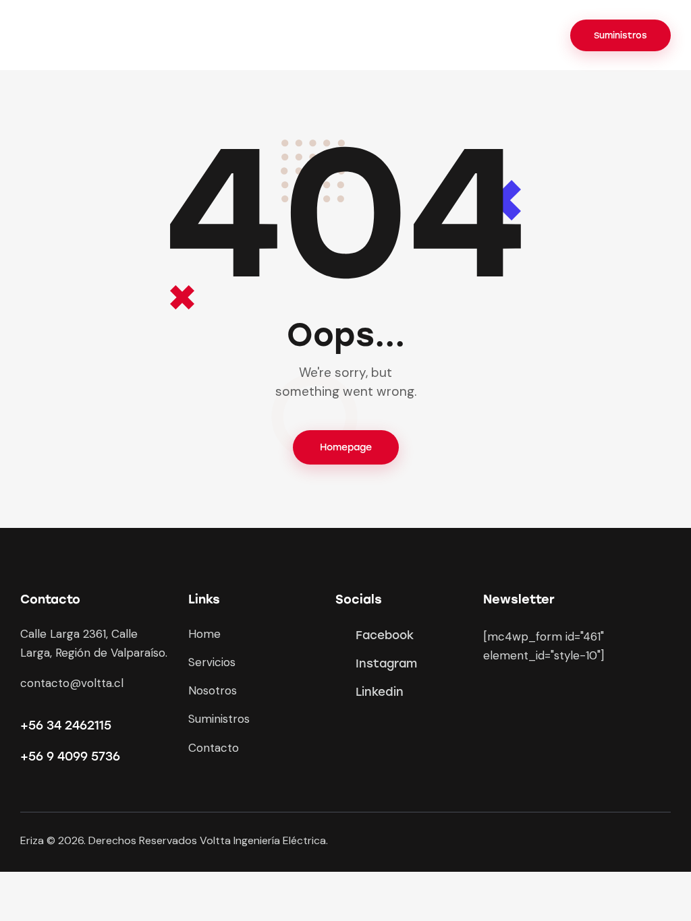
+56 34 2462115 (65, 725)
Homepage (346, 447)
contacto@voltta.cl (71, 683)
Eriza (32, 840)
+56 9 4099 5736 (70, 756)
